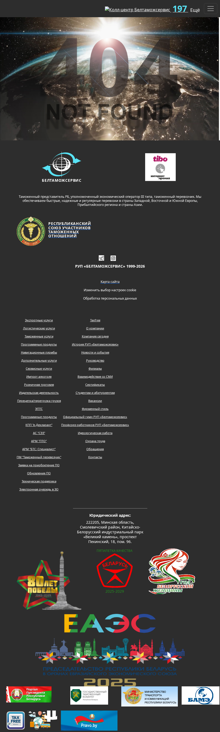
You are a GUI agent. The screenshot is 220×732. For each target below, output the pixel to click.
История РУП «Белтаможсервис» (95, 344)
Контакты (95, 457)
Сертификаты (95, 385)
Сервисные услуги (39, 368)
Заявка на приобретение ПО (39, 465)
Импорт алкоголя (39, 376)
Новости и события (95, 352)
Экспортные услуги (39, 320)
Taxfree (95, 320)
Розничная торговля (39, 385)
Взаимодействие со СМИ (95, 376)
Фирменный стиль (95, 409)
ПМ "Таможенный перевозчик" (39, 457)
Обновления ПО (39, 473)
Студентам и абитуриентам (95, 393)
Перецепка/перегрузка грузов (39, 401)
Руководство (95, 360)
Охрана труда (95, 441)
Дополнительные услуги (39, 360)
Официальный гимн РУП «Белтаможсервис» (95, 417)
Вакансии (95, 401)
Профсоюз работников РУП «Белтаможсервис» (95, 425)
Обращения (95, 449)
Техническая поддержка (39, 481)
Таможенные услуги (39, 336)
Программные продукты (39, 344)
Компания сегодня (95, 336)
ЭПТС (39, 409)
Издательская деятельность (39, 393)
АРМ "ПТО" (39, 441)
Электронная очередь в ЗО (38, 489)
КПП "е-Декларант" (38, 425)
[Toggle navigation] (210, 8)
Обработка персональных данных (110, 298)
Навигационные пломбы (39, 352)
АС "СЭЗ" (39, 433)
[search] (92, 7)
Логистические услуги (39, 328)
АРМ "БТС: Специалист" (39, 449)
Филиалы (95, 368)
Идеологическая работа (95, 433)
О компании (95, 328)
